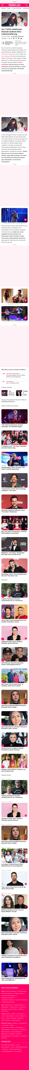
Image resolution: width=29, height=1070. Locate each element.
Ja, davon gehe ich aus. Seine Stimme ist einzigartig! (15, 376)
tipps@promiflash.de (8, 401)
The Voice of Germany (8, 54)
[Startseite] (14, 5)
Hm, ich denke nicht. (12, 383)
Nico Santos (5, 56)
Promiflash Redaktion (17, 36)
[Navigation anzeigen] (2, 5)
